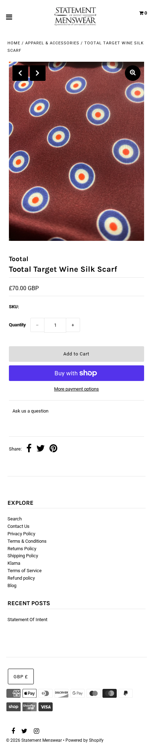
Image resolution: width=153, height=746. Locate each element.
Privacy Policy (21, 533)
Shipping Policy (22, 555)
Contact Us (18, 526)
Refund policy (21, 578)
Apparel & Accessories (52, 43)
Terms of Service (24, 570)
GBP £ (21, 676)
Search (14, 518)
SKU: (14, 306)
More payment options (76, 389)
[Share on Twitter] (40, 449)
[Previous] (20, 73)
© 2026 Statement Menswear (34, 740)
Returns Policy (21, 548)
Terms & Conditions (27, 541)
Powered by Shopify (84, 740)
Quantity (17, 324)
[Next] (38, 73)
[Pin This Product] (53, 449)
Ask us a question (30, 411)
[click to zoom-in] (133, 73)
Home (13, 43)
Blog (11, 585)
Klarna (13, 563)
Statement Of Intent (27, 619)
